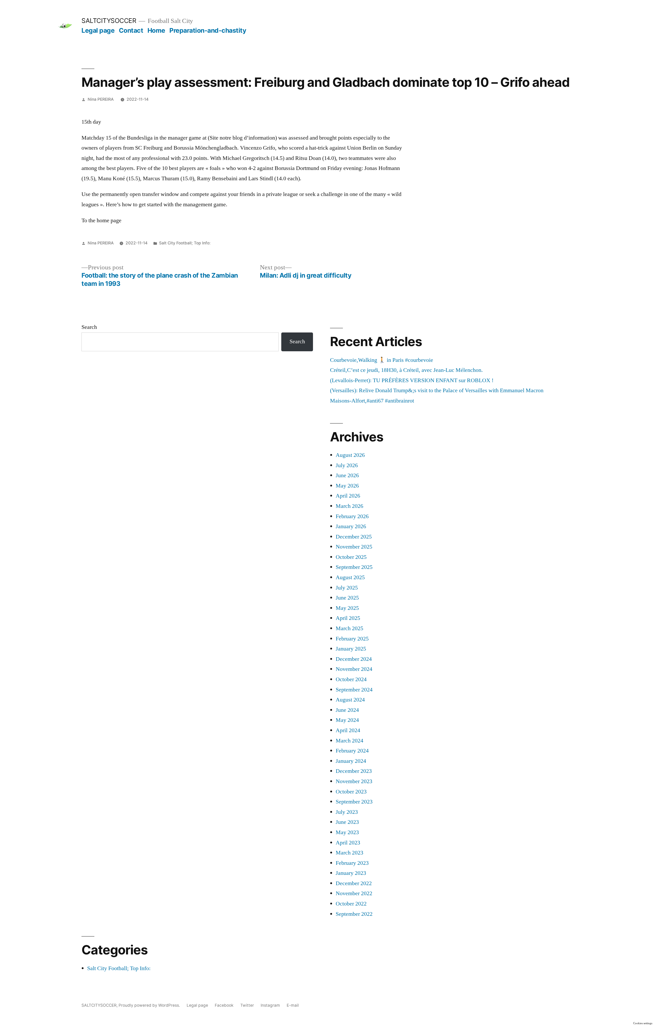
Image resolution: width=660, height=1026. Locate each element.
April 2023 (348, 842)
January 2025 (351, 648)
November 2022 (354, 893)
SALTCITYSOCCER (108, 20)
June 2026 (347, 475)
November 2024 (354, 669)
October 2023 (351, 791)
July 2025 (347, 587)
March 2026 (349, 506)
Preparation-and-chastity (207, 30)
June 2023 (347, 822)
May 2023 (347, 832)
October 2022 (351, 903)
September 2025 (354, 567)
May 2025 (347, 608)
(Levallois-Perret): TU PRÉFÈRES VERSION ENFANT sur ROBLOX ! (411, 380)
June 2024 (347, 710)
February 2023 (352, 863)
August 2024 (350, 699)
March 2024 (349, 740)
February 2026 (352, 516)
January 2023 (351, 873)
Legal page (97, 30)
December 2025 (354, 536)
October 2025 (351, 557)
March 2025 (349, 628)
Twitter (247, 1005)
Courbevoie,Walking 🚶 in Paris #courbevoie (381, 360)
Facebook (224, 1005)
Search (89, 327)
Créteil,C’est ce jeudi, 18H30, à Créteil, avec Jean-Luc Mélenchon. (406, 370)
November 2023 (354, 781)
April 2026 (348, 495)
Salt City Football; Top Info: (184, 243)
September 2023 (354, 801)
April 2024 (348, 730)
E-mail (293, 1005)
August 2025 (350, 577)
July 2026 (347, 465)
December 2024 (354, 659)
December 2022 (354, 883)
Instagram (270, 1005)
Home (156, 30)
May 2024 (347, 720)
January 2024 (351, 761)
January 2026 (351, 526)
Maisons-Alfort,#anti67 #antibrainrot (372, 400)
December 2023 (354, 771)
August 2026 (350, 455)
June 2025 (347, 597)
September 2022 (354, 914)
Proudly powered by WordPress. (150, 1005)
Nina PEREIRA (101, 99)
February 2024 (352, 750)
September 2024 (354, 689)
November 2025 (354, 546)
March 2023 (349, 852)
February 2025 (352, 638)
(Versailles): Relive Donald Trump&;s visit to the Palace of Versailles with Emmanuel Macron (436, 390)
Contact (131, 30)
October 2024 (351, 679)
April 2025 (348, 618)
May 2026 (347, 485)
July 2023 (347, 812)
